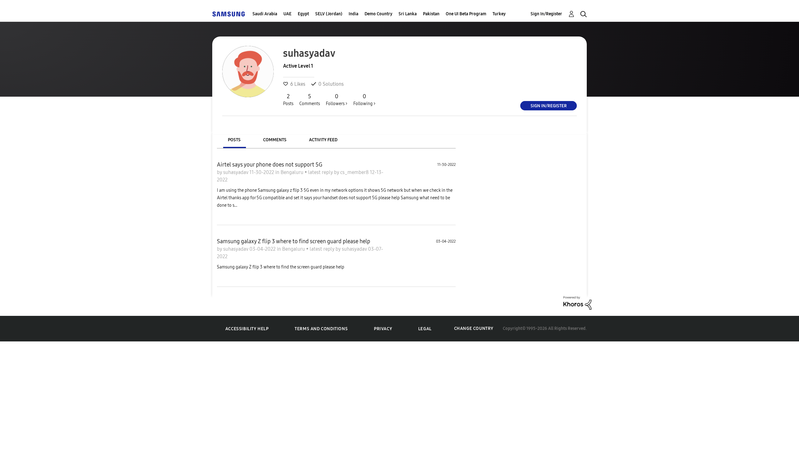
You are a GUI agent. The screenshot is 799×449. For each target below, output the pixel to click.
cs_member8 (355, 172)
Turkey (499, 14)
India (353, 14)
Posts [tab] (234, 139)
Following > (364, 99)
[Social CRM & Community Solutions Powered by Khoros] (577, 302)
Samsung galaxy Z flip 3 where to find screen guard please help (293, 241)
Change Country (473, 328)
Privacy (383, 328)
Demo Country (378, 14)
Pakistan (431, 14)
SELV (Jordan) (328, 14)
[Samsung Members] (228, 14)
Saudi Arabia (264, 14)
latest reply (321, 172)
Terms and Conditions (321, 328)
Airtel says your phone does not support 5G (269, 164)
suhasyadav (236, 172)
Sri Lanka (408, 14)
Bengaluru (293, 172)
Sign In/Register (546, 14)
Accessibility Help (247, 328)
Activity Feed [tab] (323, 139)
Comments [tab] (275, 139)
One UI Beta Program (466, 14)
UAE (287, 14)
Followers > (336, 99)
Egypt (303, 14)
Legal (425, 328)
